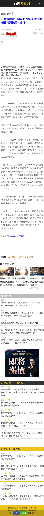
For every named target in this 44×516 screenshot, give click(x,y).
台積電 (21, 257)
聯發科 (14, 257)
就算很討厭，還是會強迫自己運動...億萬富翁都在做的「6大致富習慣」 (7, 282)
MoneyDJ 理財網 (11, 36)
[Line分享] (25, 513)
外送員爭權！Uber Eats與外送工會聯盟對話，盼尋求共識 (22, 282)
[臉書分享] (17, 513)
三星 (26, 257)
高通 (31, 257)
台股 (9, 257)
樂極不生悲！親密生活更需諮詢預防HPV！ (37, 281)
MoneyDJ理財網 (17, 236)
